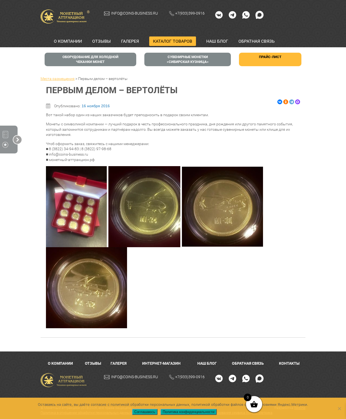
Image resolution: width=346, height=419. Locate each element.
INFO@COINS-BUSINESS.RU (134, 13)
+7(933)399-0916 (190, 13)
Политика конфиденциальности (188, 412)
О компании (68, 41)
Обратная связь (256, 41)
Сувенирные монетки (188, 59)
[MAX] (259, 14)
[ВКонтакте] (279, 101)
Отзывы (101, 41)
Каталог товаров (172, 41)
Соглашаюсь (144, 412)
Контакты (289, 363)
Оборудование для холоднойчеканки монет (90, 59)
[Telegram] (232, 14)
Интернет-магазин (161, 363)
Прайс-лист (270, 57)
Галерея (130, 41)
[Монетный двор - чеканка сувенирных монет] (65, 380)
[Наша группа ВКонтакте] (219, 14)
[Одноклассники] (285, 101)
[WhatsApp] (246, 14)
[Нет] (339, 408)
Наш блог (217, 41)
